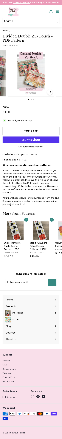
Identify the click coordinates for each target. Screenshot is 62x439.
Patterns (28, 214)
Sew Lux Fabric (10, 45)
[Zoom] (50, 92)
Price (6, 107)
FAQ (5, 364)
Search (6, 360)
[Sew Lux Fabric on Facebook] (38, 396)
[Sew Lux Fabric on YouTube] (43, 396)
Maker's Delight (21, 2)
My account (8, 381)
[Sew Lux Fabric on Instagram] (32, 396)
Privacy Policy (10, 377)
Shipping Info (9, 369)
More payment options (31, 146)
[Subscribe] (52, 282)
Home (5, 31)
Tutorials (7, 373)
